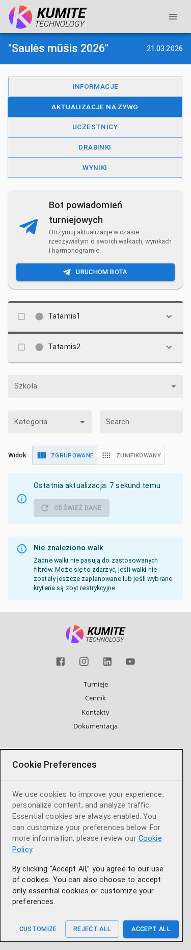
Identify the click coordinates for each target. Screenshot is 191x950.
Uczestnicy (95, 127)
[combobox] (95, 386)
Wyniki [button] (95, 167)
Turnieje (96, 684)
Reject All (92, 929)
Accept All (151, 929)
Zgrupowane (72, 455)
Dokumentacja (95, 725)
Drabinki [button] (94, 147)
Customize (38, 929)
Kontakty (95, 712)
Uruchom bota (101, 272)
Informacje (96, 86)
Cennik (95, 697)
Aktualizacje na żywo (95, 107)
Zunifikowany (138, 455)
